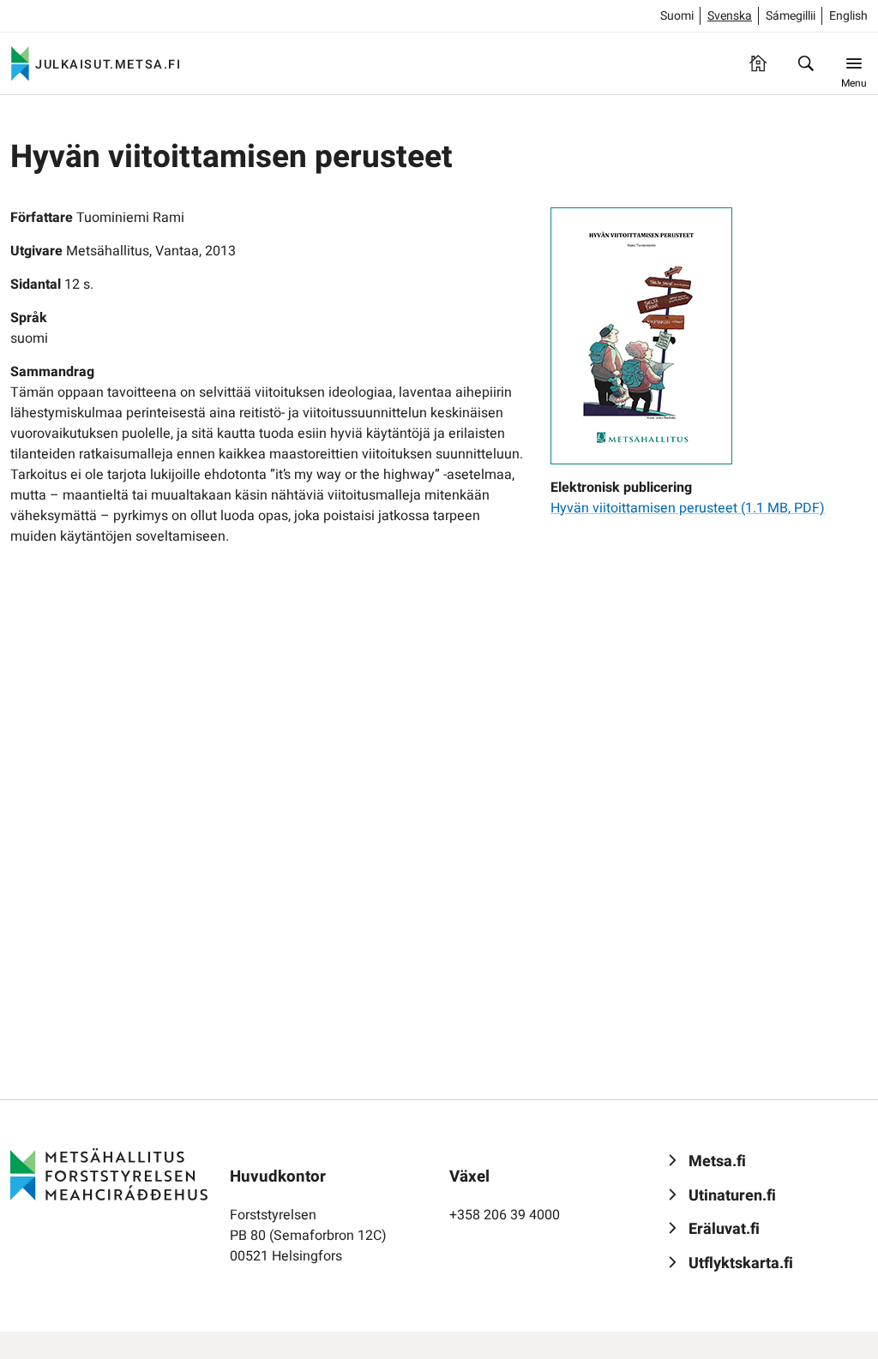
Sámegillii (790, 16)
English (848, 16)
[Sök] (806, 63)
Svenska (729, 16)
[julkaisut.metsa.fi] (108, 1174)
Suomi (677, 16)
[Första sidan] (758, 63)
